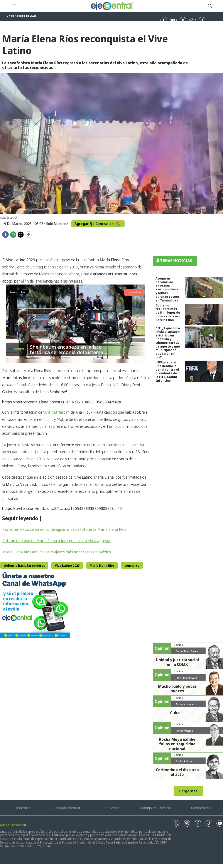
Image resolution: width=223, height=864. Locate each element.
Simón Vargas (184, 731)
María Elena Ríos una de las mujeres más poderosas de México (56, 551)
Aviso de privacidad (13, 825)
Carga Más (188, 791)
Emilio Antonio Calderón (185, 763)
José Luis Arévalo (186, 678)
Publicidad (111, 808)
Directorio (22, 808)
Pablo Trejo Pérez (187, 651)
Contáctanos (200, 808)
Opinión (178, 644)
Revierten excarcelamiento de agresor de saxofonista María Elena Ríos (64, 529)
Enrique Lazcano (186, 704)
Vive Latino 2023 (67, 565)
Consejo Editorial (67, 808)
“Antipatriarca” (56, 412)
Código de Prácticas (156, 808)
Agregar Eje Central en (94, 223)
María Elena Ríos (102, 565)
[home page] (112, 6)
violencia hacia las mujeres (24, 565)
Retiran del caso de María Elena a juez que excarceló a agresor (56, 540)
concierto (131, 565)
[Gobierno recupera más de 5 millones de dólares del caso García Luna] (204, 314)
